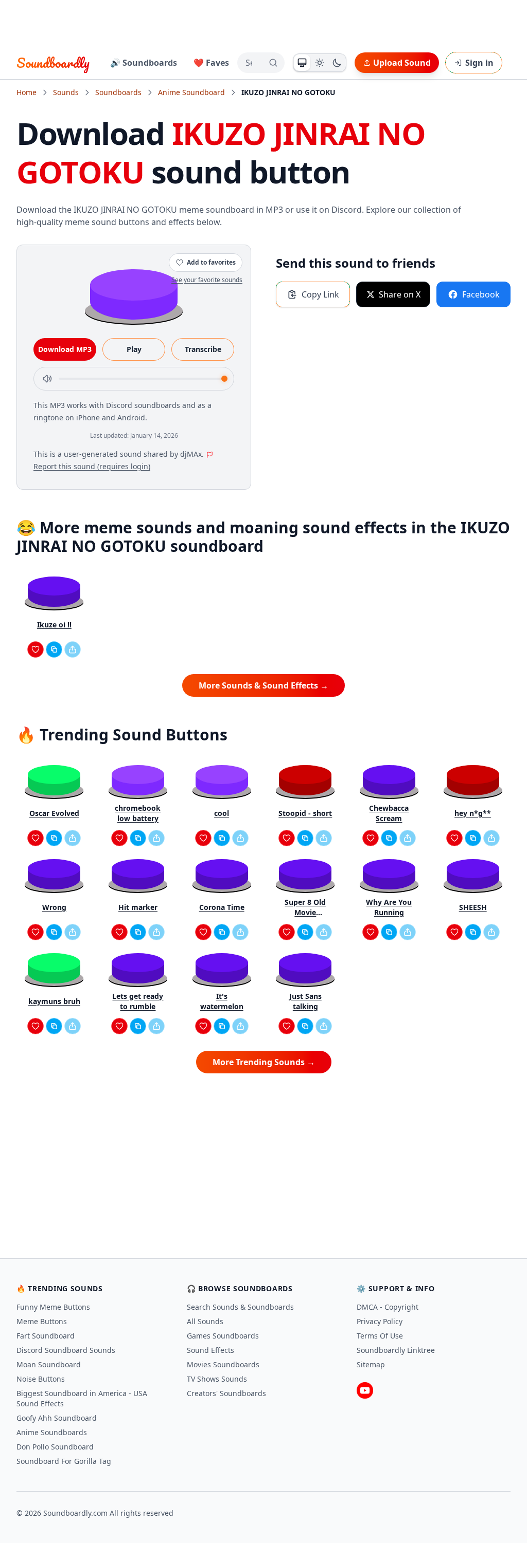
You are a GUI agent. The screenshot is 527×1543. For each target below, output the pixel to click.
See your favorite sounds (206, 279)
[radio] (302, 62)
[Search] (273, 62)
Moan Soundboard (48, 1364)
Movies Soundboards (223, 1364)
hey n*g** (472, 813)
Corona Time (221, 907)
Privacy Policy (379, 1321)
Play (134, 349)
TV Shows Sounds (217, 1379)
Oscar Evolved (54, 813)
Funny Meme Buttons (53, 1307)
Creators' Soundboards (226, 1393)
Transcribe (203, 349)
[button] (133, 294)
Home (26, 92)
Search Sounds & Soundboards (240, 1307)
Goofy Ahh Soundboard (56, 1418)
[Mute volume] (47, 378)
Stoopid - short (305, 813)
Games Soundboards (223, 1336)
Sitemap (371, 1364)
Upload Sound (402, 62)
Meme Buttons (41, 1321)
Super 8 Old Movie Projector (305, 907)
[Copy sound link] (54, 649)
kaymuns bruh (54, 1001)
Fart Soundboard (45, 1336)
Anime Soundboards (51, 1432)
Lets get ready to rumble (137, 1001)
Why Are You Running (389, 907)
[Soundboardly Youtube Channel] (365, 1390)
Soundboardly (53, 62)
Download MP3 (65, 349)
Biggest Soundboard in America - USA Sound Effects (81, 1398)
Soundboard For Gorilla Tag (63, 1461)
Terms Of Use (380, 1336)
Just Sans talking (305, 1001)
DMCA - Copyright (387, 1307)
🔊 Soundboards (143, 62)
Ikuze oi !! (54, 624)
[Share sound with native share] (72, 649)
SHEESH (473, 907)
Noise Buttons (40, 1379)
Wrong (54, 907)
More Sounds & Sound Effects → (263, 685)
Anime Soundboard (191, 92)
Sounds (66, 92)
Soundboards (118, 92)
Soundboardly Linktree (396, 1350)
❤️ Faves (211, 62)
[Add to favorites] (35, 649)
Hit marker (137, 907)
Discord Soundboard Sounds (65, 1350)
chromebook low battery (138, 813)
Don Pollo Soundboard (55, 1447)
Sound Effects (210, 1350)
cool (221, 813)
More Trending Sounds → (264, 1062)
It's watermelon (221, 1001)
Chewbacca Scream (389, 813)
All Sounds (205, 1321)
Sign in (479, 62)
